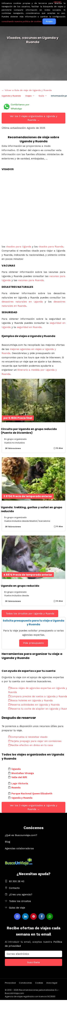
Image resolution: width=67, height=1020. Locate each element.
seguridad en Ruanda (29, 327)
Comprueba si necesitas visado (29, 736)
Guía (41, 95)
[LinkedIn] (25, 916)
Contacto (14, 888)
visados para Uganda (18, 246)
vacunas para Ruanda (31, 280)
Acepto (49, 21)
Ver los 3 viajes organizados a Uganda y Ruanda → (33, 118)
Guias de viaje (17, 907)
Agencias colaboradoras (19, 848)
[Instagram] (17, 916)
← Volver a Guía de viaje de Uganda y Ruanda (27, 90)
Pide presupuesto (33, 643)
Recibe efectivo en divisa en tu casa (32, 745)
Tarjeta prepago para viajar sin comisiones (36, 741)
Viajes (28, 95)
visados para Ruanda (51, 246)
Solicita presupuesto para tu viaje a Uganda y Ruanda (33, 622)
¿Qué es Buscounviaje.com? (21, 835)
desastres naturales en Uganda (22, 301)
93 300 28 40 (16, 881)
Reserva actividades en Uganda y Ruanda (35, 704)
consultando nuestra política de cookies (22, 21)
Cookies (39, 982)
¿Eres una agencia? (20, 894)
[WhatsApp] (50, 916)
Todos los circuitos (20, 901)
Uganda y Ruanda (11, 95)
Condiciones (25, 982)
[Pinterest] (33, 916)
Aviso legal (51, 982)
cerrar (57, 1)
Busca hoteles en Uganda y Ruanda (32, 700)
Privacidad (10, 982)
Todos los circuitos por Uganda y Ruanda (30, 613)
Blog (7, 841)
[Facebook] (41, 916)
